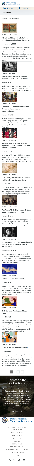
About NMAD (17, 430)
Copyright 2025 (17, 452)
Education (17, 435)
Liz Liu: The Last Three (13, 279)
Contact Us (17, 412)
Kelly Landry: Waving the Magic (14, 312)
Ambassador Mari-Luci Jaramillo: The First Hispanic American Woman (17, 244)
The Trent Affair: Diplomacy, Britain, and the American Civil (16, 211)
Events (17, 441)
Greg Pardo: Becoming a (14, 347)
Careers (17, 438)
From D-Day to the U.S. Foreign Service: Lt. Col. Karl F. (14, 77)
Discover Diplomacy (17, 427)
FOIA (17, 455)
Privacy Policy (17, 447)
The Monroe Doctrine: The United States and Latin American (15, 109)
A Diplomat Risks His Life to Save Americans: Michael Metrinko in (16, 39)
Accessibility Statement (17, 450)
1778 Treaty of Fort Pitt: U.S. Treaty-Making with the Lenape (16, 179)
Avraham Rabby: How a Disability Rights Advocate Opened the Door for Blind (16, 145)
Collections (17, 433)
